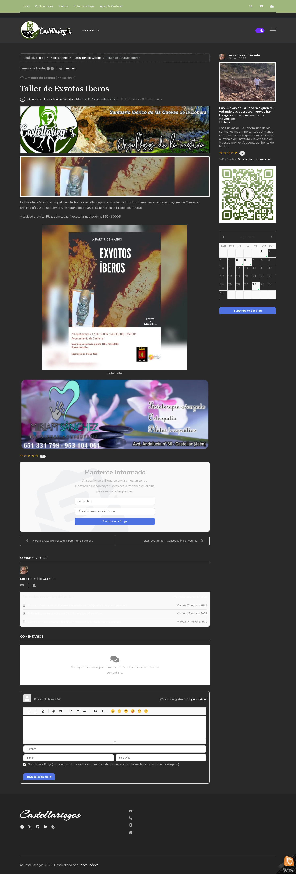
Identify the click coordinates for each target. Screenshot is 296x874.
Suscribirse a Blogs (114, 521)
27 (246, 284)
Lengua (132, 711)
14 (254, 268)
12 (238, 268)
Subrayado (42, 711)
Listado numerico (78, 711)
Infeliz (139, 711)
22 (262, 276)
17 (222, 276)
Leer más (264, 159)
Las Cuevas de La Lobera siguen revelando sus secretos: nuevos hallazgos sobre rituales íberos (246, 111)
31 (222, 293)
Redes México (88, 865)
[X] (30, 827)
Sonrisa (119, 711)
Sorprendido (126, 711)
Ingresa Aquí (197, 699)
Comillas (95, 711)
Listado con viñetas (71, 711)
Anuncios (34, 99)
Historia (224, 122)
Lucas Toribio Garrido (58, 99)
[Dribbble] (53, 827)
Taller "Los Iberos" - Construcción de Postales (170, 541)
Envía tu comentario (39, 777)
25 (230, 284)
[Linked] (45, 827)
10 (222, 268)
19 (238, 276)
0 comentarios (247, 159)
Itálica (36, 711)
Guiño (146, 711)
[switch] (259, 30)
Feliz (113, 711)
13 (246, 268)
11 (230, 268)
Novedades (227, 119)
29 (262, 284)
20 (246, 276)
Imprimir (71, 68)
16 (270, 268)
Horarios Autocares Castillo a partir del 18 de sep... (62, 541)
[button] (251, 6)
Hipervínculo (53, 711)
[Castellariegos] (46, 30)
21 (254, 276)
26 (238, 284)
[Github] (37, 827)
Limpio (102, 711)
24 (222, 284)
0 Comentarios (152, 99)
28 (254, 284)
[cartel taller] (115, 176)
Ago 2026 (247, 237)
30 (270, 284)
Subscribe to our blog (248, 311)
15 (262, 268)
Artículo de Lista (84, 711)
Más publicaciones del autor (190, 597)
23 (270, 276)
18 (230, 276)
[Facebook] (22, 827)
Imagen (60, 711)
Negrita (29, 711)
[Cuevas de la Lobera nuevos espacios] (247, 82)
